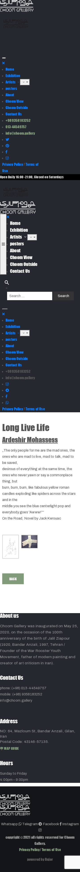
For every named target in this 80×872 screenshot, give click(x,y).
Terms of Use (35, 409)
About (10, 95)
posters (11, 88)
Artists (11, 82)
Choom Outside (17, 107)
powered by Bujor (40, 859)
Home (10, 69)
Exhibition (13, 75)
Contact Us (14, 114)
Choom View (15, 101)
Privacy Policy (12, 164)
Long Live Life (25, 427)
